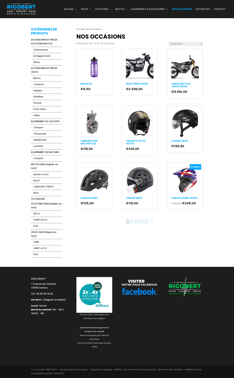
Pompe (37, 102)
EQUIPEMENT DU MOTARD (45, 152)
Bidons (37, 78)
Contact (220, 9)
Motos (119, 9)
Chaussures (39, 133)
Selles (36, 115)
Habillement (40, 139)
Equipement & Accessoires (148, 9)
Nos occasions (182, 9)
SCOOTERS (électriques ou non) (46, 205)
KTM (35, 254)
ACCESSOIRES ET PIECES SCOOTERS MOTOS (44, 41)
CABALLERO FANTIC (43, 186)
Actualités (203, 9)
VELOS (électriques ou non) (43, 233)
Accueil (69, 9)
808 (48, 369)
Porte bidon (39, 109)
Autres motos (41, 174)
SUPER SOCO (40, 219)
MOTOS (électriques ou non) (44, 166)
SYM (35, 226)
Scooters (101, 9)
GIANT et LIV (39, 248)
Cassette (38, 84)
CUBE (36, 242)
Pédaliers (38, 96)
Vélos (84, 9)
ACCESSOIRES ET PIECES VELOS (44, 70)
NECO (36, 213)
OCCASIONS (38, 198)
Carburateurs (40, 49)
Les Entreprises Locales (73, 369)
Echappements (41, 56)
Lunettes (38, 146)
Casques (38, 127)
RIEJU (36, 192)
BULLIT (36, 180)
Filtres (36, 62)
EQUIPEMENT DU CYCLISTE (45, 121)
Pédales (37, 90)
